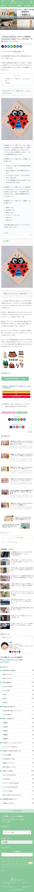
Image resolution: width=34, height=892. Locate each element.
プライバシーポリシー (8, 886)
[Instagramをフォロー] (14, 427)
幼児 (14, 412)
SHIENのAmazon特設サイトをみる (15, 378)
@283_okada (16, 51)
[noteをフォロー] (20, 427)
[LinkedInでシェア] (17, 46)
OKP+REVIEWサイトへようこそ (9, 883)
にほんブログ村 (4, 662)
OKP (10, 642)
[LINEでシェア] (11, 46)
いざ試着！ (8, 83)
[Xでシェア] (2, 46)
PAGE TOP (17, 811)
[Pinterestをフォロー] (23, 427)
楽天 (16, 394)
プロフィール (25, 882)
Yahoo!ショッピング (16, 396)
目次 (15, 75)
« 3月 (2, 870)
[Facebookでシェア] (5, 46)
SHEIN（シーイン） (19, 339)
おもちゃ (20, 412)
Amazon (16, 391)
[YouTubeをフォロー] (17, 427)
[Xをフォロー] (10, 427)
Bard (7, 232)
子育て (25, 412)
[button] (20, 46)
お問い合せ (25, 886)
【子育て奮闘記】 (7, 412)
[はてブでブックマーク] (8, 46)
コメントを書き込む (17, 537)
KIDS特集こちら (6, 373)
